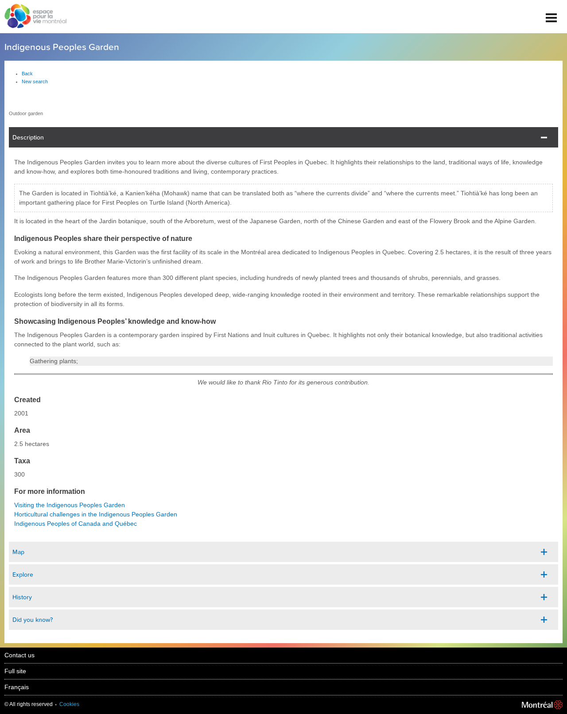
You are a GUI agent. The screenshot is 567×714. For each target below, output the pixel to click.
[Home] (33, 17)
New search (35, 81)
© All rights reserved (28, 704)
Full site (15, 671)
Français (16, 687)
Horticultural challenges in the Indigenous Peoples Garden (95, 514)
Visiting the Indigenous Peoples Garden (69, 504)
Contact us (19, 655)
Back (27, 73)
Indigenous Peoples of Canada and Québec (75, 523)
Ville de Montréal (542, 705)
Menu (551, 14)
